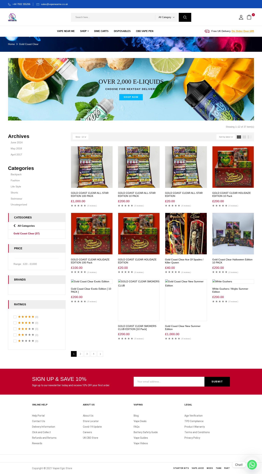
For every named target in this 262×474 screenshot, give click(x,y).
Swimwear (16, 198)
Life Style (16, 186)
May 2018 (16, 148)
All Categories (26, 225)
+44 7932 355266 (21, 4)
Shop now (131, 97)
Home (11, 44)
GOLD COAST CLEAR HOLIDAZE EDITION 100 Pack (90, 261)
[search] (185, 17)
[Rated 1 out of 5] (26, 340)
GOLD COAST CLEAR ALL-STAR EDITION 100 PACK (90, 194)
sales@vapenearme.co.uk (54, 4)
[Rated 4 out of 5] (26, 322)
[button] (249, 17)
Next (100, 354)
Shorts (14, 192)
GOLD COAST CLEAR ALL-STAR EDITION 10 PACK (137, 194)
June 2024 (17, 142)
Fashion (15, 180)
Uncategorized (19, 204)
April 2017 (16, 154)
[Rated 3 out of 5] (26, 328)
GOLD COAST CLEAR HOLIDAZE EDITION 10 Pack (231, 194)
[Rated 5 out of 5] (26, 316)
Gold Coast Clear (27, 233)
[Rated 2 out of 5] (26, 334)
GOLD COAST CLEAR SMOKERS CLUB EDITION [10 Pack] (137, 328)
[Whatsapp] (252, 465)
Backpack (16, 174)
